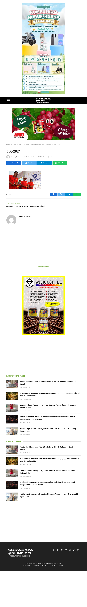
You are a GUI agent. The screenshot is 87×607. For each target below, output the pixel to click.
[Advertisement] (43, 245)
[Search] (78, 100)
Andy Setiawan (17, 157)
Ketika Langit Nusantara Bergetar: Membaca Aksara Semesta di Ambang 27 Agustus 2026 (49, 429)
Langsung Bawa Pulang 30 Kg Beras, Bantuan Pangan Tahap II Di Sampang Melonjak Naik (49, 406)
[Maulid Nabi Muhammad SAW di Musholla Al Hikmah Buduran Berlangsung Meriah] (12, 384)
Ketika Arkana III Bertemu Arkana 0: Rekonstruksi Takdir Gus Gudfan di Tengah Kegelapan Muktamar (47, 418)
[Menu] (8, 100)
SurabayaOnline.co (43, 563)
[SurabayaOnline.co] (43, 100)
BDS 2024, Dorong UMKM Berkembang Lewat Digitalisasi (25, 206)
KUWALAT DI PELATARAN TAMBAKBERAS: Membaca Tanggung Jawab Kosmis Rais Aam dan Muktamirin (50, 394)
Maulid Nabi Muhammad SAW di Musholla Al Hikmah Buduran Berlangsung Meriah (48, 382)
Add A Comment (43, 266)
